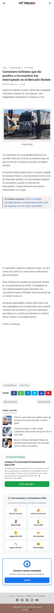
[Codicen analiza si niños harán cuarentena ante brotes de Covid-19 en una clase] (7, 431)
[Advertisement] (27, 35)
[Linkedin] (41, 393)
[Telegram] (28, 393)
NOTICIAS (25, 385)
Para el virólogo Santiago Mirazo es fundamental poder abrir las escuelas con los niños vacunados (26, 202)
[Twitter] (21, 393)
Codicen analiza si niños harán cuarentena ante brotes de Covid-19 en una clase (32, 431)
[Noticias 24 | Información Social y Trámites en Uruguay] (27, 3)
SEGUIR (27, 580)
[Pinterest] (48, 393)
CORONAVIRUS (10, 385)
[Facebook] (14, 393)
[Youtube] (36, 600)
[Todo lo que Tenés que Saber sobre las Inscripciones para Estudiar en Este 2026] (7, 420)
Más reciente (10, 402)
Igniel (31, 610)
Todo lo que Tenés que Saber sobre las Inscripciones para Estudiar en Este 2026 (32, 420)
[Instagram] (32, 600)
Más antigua (44, 402)
